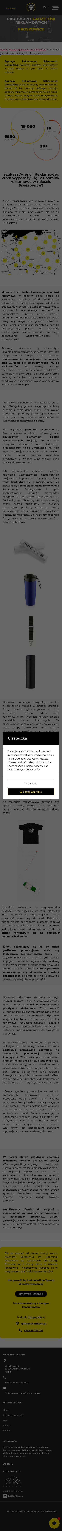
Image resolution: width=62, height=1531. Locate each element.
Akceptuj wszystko (31, 791)
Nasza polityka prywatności (24, 769)
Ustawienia (31, 783)
